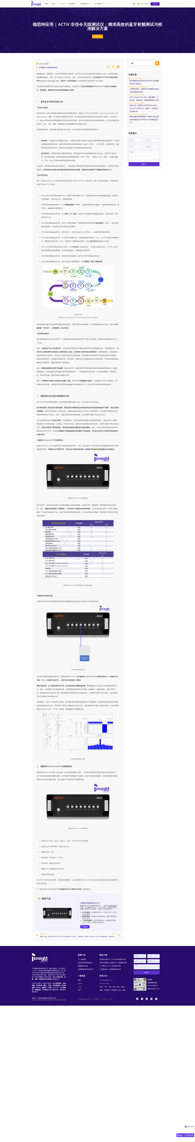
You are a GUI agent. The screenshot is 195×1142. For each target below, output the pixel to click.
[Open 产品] (55, 4)
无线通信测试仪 (52, 67)
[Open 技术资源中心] (90, 4)
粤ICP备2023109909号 (107, 999)
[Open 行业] (64, 4)
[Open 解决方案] (75, 4)
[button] (134, 3)
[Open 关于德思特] (103, 4)
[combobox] (141, 63)
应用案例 (42, 67)
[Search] (157, 63)
